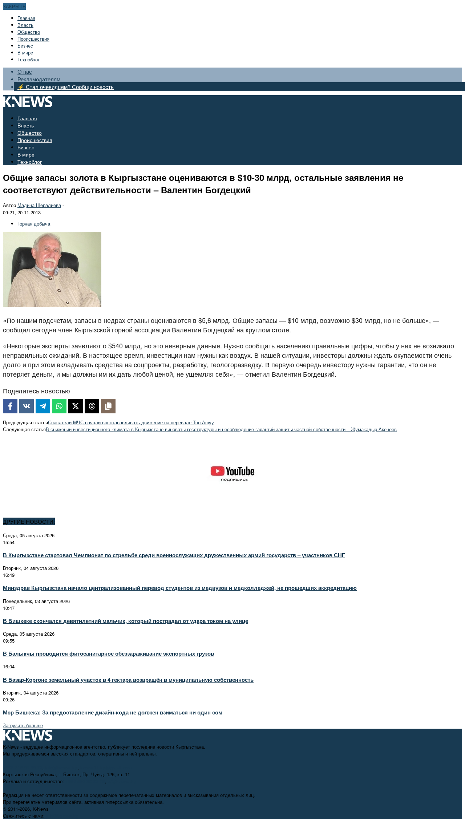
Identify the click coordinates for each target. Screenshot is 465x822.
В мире (25, 52)
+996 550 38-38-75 (85, 781)
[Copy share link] (108, 406)
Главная (26, 18)
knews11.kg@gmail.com (106, 767)
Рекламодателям (38, 79)
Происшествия (33, 38)
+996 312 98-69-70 (22, 767)
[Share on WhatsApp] (59, 406)
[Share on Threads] (92, 406)
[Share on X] (75, 406)
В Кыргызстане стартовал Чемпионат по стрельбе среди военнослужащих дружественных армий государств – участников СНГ (174, 555)
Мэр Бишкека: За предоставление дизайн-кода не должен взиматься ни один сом (112, 712)
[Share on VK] (26, 406)
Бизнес (25, 45)
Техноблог (28, 59)
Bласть (25, 24)
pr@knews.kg (122, 781)
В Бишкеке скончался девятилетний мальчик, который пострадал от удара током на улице (125, 621)
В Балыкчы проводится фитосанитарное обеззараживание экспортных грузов (108, 653)
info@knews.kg (61, 767)
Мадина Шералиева (39, 205)
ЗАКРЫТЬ (14, 6)
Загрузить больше (23, 725)
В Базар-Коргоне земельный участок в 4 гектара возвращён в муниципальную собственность (128, 680)
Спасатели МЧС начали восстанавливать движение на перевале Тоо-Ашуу (131, 422)
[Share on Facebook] (10, 406)
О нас (24, 71)
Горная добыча (33, 223)
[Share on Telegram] (43, 406)
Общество (28, 31)
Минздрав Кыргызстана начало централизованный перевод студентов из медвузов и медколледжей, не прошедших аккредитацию (180, 588)
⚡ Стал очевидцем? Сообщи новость (65, 86)
